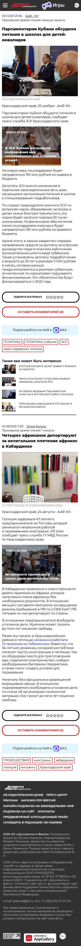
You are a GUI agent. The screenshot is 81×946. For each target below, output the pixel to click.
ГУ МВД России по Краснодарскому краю (32, 505)
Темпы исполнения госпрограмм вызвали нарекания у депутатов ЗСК (44, 380)
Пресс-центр (56, 795)
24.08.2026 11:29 (12, 426)
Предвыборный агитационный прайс (35, 817)
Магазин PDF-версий (38, 800)
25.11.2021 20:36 (12, 16)
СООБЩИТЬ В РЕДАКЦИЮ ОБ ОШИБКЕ (32, 822)
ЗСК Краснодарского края (21, 98)
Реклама (10, 800)
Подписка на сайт (19, 811)
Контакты (46, 811)
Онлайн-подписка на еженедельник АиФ (38, 806)
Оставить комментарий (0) (41, 312)
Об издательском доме (23, 795)
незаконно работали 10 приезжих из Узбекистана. (35, 642)
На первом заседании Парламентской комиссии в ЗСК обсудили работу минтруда (46, 393)
